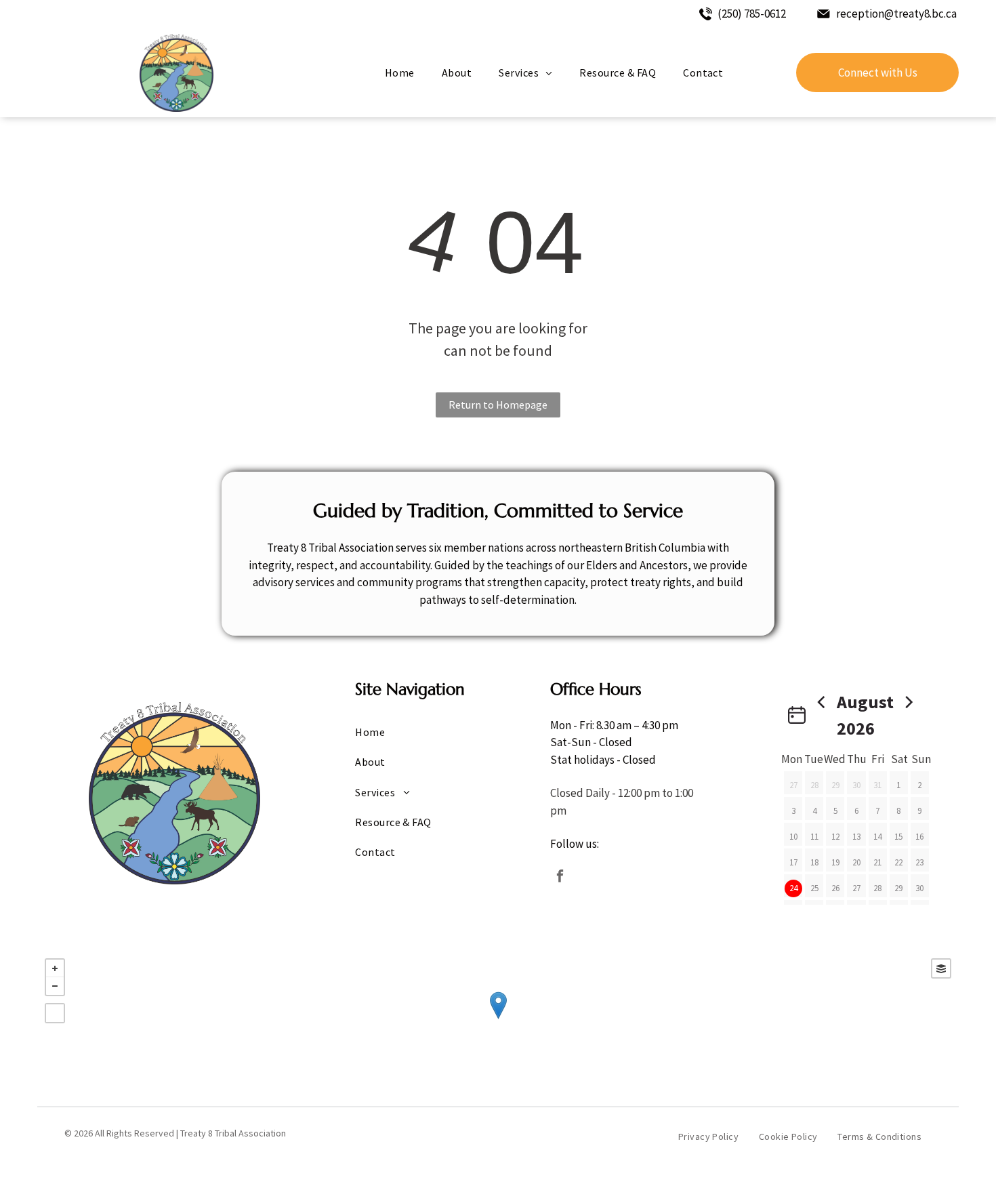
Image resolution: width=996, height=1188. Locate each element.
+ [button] (55, 968)
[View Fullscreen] (55, 1013)
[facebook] (559, 878)
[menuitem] (399, 72)
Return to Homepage (498, 404)
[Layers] (941, 968)
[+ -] (498, 1019)
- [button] (55, 986)
